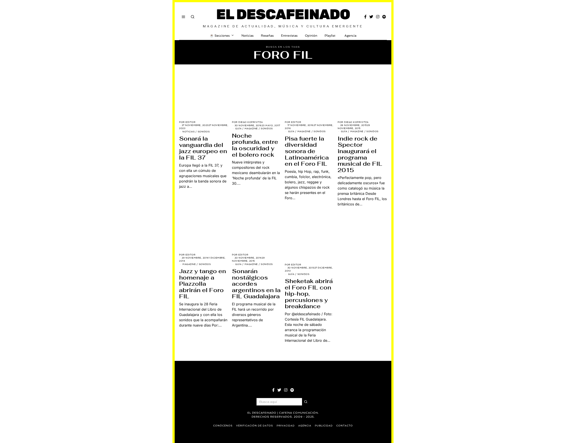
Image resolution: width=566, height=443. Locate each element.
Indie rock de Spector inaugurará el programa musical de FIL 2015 (360, 154)
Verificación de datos (254, 425)
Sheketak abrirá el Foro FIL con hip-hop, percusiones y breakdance (309, 293)
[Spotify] (384, 16)
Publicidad (324, 425)
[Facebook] (365, 16)
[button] (306, 401)
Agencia (350, 35)
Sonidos (204, 131)
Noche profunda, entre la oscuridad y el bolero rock (255, 145)
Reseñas (267, 35)
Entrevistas (289, 35)
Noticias (247, 35)
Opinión (311, 35)
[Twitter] (371, 16)
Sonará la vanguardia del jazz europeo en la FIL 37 (203, 148)
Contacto (344, 425)
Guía (238, 128)
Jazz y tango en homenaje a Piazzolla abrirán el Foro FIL (202, 283)
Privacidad (286, 425)
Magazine (251, 128)
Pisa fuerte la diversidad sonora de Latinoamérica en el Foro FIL (307, 151)
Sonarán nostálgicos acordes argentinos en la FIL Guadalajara (256, 283)
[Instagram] (378, 16)
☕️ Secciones (220, 35)
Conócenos (223, 425)
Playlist (330, 35)
